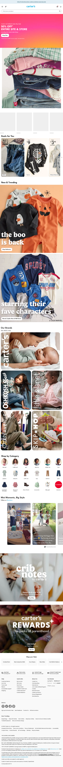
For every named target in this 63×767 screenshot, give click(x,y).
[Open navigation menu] (2, 6)
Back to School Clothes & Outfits (43, 719)
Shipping (4, 690)
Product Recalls (13, 730)
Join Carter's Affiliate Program (39, 687)
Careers (34, 688)
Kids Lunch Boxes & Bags (18, 720)
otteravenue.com (54, 749)
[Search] (60, 11)
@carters (9, 500)
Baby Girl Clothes (13, 719)
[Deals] (5, 6)
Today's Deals (20, 687)
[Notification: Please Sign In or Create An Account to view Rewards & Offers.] (57, 6)
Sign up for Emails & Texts (8, 710)
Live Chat (4, 683)
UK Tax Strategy (21, 730)
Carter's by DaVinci (36, 692)
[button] (61, 157)
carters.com (24, 749)
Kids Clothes (21, 719)
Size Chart (19, 685)
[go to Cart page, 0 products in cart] (60, 6)
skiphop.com (37, 749)
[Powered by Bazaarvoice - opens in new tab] (50, 547)
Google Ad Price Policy (7, 728)
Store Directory (35, 696)
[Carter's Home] (31, 6)
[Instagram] (3, 706)
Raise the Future (35, 690)
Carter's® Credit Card (22, 688)
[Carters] (50, 681)
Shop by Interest (35, 730)
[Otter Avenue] (51, 685)
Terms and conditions (18, 728)
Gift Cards (19, 683)
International (35, 685)
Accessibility (55, 728)
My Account (19, 681)
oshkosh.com (30, 749)
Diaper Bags (4, 719)
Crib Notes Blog (35, 683)
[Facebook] (10, 706)
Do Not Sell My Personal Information (43, 728)
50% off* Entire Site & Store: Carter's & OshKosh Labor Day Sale (31, 1)
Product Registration (37, 694)
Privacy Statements (29, 728)
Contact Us (26, 710)
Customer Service (6, 681)
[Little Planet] (49, 683)
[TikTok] (6, 706)
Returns (3, 687)
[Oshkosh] (57, 681)
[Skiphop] (56, 683)
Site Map (29, 730)
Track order (4, 685)
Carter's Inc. (35, 681)
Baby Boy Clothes (30, 719)
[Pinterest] (13, 706)
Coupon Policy (5, 730)
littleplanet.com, (44, 749)
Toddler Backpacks (6, 720)
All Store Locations (34, 710)
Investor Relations (21, 692)
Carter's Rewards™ (21, 690)
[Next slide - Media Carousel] (60, 523)
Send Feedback (18, 710)
